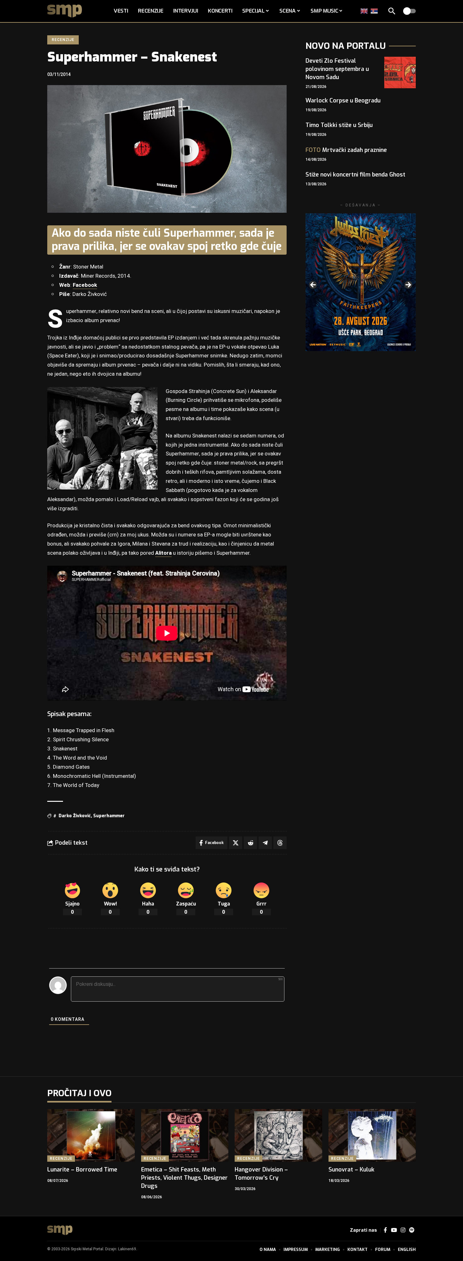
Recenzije (63, 40)
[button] (391, 11)
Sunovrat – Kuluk (351, 1169)
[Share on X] (235, 842)
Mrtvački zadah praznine (346, 150)
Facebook (85, 285)
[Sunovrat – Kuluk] (372, 1135)
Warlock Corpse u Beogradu (343, 100)
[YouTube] (393, 1230)
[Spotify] (412, 1230)
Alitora (163, 553)
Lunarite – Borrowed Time (82, 1169)
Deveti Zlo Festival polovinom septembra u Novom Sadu (337, 69)
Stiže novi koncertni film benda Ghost (355, 174)
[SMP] (59, 1230)
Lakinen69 (127, 1249)
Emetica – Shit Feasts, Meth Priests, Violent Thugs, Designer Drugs (184, 1178)
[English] (364, 11)
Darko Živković (75, 816)
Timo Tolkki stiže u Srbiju (339, 125)
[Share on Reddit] (250, 842)
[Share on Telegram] (265, 842)
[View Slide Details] (361, 282)
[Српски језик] (374, 11)
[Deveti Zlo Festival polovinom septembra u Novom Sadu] (400, 72)
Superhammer (109, 816)
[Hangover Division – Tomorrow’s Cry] (278, 1135)
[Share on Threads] (280, 842)
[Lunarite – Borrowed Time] (91, 1135)
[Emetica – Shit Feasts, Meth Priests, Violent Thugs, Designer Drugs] (185, 1135)
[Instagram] (403, 1230)
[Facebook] (385, 1230)
